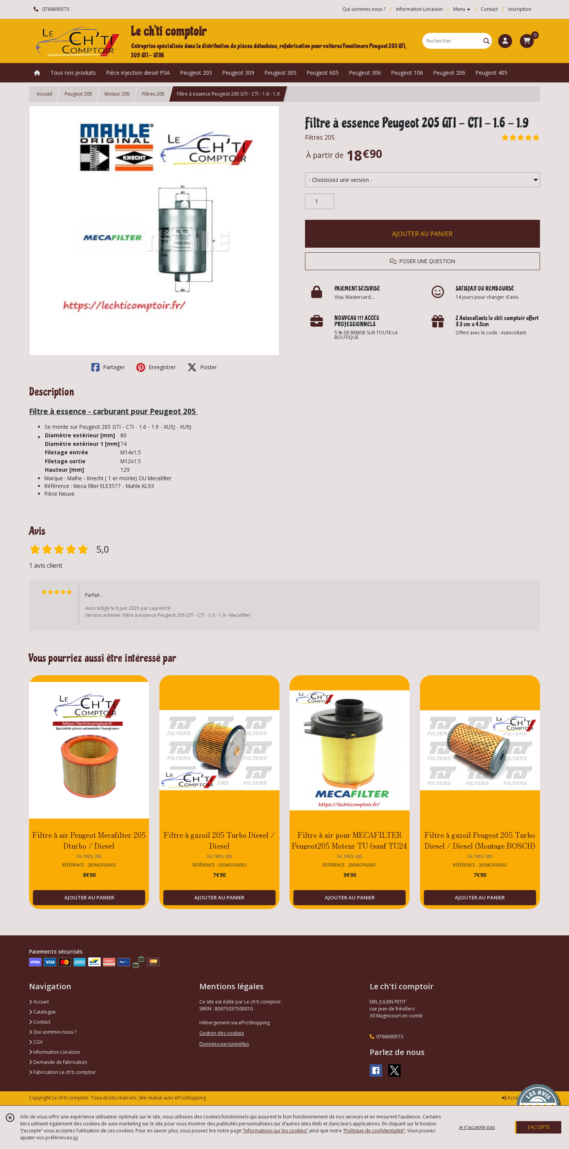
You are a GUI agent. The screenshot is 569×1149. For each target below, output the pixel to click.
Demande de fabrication (59, 1062)
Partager (113, 367)
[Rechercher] (487, 40)
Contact (489, 9)
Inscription (519, 9)
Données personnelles (224, 1044)
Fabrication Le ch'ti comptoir (64, 1072)
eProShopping (190, 1097)
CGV (37, 1042)
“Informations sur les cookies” (275, 1130)
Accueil (44, 94)
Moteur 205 (117, 94)
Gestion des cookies (221, 1033)
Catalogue (44, 1012)
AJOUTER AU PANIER (422, 233)
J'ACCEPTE (539, 1127)
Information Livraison (56, 1052)
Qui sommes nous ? (54, 1032)
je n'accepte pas (477, 1127)
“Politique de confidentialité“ (374, 1130)
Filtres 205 (153, 94)
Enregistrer (161, 367)
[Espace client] (505, 41)
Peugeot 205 (78, 94)
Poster (208, 367)
